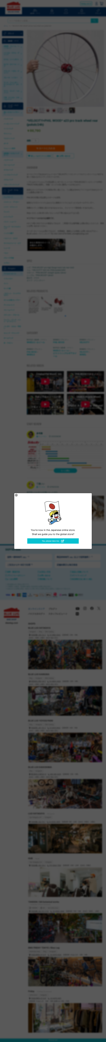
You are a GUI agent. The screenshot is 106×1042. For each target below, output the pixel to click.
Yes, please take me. (51, 541)
